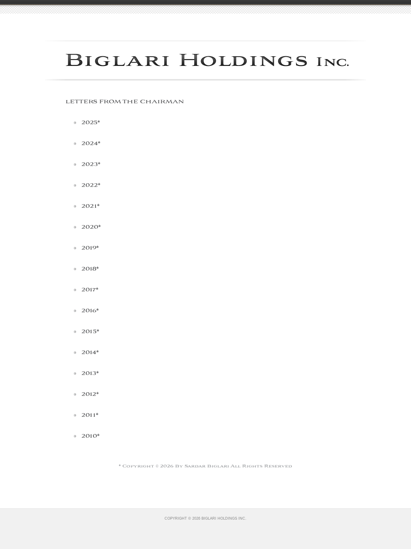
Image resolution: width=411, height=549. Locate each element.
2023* (90, 165)
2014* (90, 353)
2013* (90, 374)
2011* (89, 415)
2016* (90, 311)
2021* (90, 206)
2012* (90, 394)
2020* (91, 227)
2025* (90, 123)
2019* (90, 248)
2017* (89, 290)
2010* (90, 436)
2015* (90, 332)
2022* (90, 185)
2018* (90, 269)
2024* (90, 144)
